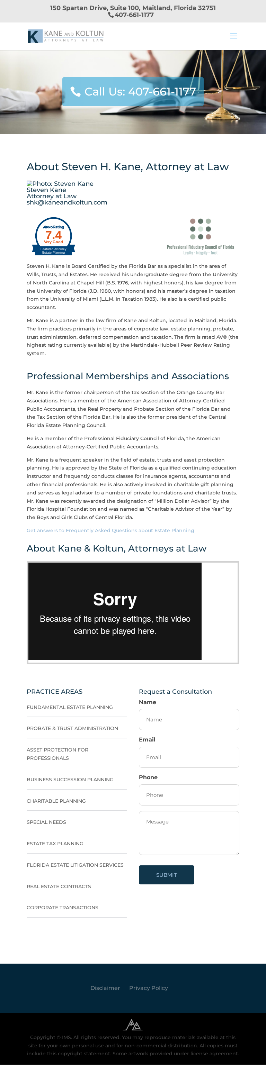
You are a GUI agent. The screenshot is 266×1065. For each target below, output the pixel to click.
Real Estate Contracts (59, 886)
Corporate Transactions (62, 907)
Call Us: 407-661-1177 (140, 91)
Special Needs (46, 822)
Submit (166, 875)
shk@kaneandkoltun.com (67, 202)
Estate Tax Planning (55, 843)
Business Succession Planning (70, 779)
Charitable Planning (56, 801)
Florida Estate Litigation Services (75, 865)
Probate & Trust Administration (72, 728)
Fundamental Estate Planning (70, 707)
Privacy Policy (148, 988)
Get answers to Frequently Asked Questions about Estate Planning (110, 530)
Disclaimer (105, 988)
